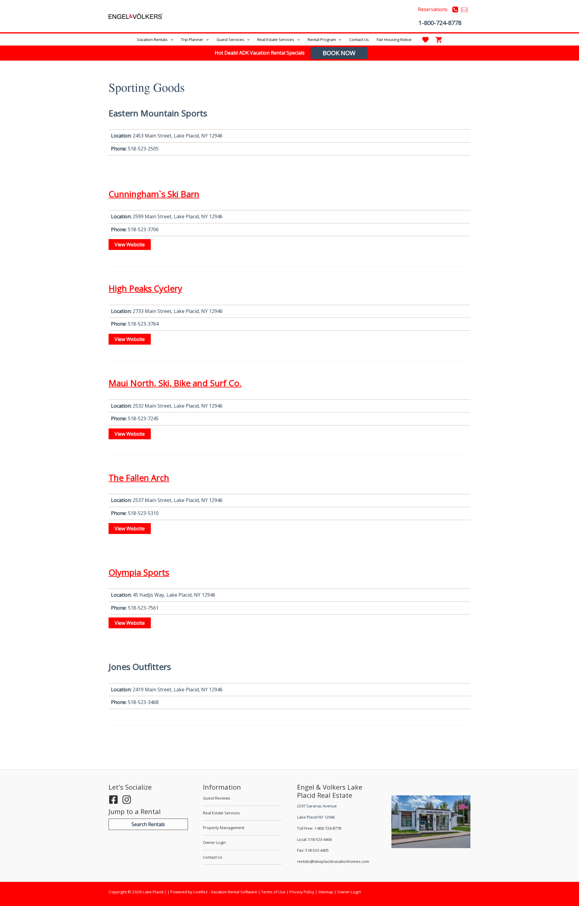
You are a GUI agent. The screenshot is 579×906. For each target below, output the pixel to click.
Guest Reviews (216, 798)
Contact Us (213, 857)
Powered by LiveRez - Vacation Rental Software (213, 892)
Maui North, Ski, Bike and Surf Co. (175, 383)
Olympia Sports (139, 572)
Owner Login (214, 842)
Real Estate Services (221, 813)
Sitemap (325, 892)
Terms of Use (273, 892)
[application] (170, 39)
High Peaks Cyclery (145, 288)
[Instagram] (126, 799)
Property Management (223, 827)
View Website (130, 244)
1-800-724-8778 (440, 23)
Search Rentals (148, 824)
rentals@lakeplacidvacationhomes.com (333, 861)
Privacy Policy (302, 892)
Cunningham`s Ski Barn (154, 194)
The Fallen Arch (139, 477)
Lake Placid (180, 15)
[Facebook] (113, 799)
